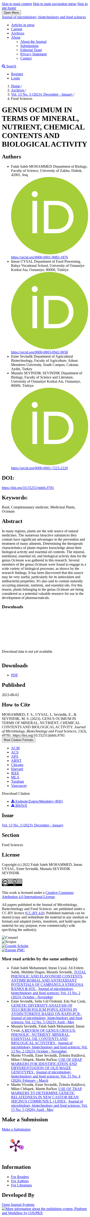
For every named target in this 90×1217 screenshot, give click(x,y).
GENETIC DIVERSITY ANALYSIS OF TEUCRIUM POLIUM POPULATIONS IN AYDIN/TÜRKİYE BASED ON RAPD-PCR (46, 1009)
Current (16, 29)
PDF (14, 675)
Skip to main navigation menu (54, 4)
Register (17, 74)
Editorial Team (31, 50)
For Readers (20, 1177)
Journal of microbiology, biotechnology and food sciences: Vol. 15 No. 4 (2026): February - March (45, 1076)
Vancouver (19, 786)
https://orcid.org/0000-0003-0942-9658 (39, 352)
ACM (15, 748)
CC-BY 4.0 (34, 913)
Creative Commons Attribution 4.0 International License (38, 895)
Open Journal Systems (18, 1205)
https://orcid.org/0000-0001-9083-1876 (39, 257)
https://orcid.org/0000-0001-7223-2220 (39, 468)
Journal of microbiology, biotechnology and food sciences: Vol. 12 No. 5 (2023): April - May (46, 1020)
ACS (14, 752)
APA (14, 756)
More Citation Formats (18, 740)
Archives (17, 33)
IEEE (15, 773)
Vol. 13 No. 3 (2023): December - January (42, 94)
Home (16, 86)
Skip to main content (17, 4)
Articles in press (22, 25)
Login (15, 78)
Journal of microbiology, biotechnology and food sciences (44, 17)
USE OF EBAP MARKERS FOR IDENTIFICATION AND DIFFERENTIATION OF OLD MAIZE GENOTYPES (46, 1066)
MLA (15, 777)
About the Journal (33, 42)
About (15, 37)
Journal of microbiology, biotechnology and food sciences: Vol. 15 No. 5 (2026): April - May (49, 1105)
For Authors (20, 1181)
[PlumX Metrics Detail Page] (16, 1145)
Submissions (29, 46)
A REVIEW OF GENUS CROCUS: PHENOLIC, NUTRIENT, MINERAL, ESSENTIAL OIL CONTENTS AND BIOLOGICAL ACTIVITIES (43, 1036)
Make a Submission (16, 1129)
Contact (26, 58)
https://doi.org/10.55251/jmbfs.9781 (28, 488)
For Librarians (21, 1185)
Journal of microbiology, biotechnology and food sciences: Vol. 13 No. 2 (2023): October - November (45, 993)
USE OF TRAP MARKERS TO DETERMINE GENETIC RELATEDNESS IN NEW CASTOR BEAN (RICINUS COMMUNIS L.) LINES (46, 1095)
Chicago (17, 765)
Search (10, 66)
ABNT (16, 761)
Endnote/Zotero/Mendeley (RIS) (39, 801)
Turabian (17, 781)
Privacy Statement (33, 54)
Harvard (17, 769)
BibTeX (21, 805)
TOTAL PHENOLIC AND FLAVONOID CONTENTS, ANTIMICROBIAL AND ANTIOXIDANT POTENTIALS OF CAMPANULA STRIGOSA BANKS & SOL (48, 980)
